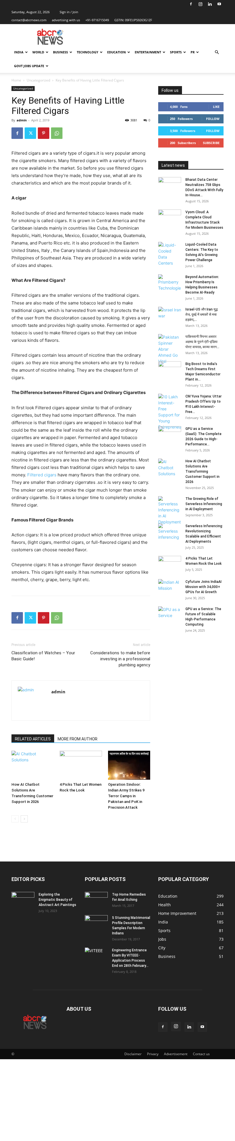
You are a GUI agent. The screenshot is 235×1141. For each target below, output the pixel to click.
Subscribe (211, 143)
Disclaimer (133, 1053)
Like (216, 106)
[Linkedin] (209, 4)
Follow (213, 119)
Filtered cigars (41, 475)
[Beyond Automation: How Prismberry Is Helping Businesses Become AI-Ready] (169, 282)
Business (60, 52)
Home (16, 80)
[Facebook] (191, 4)
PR (193, 52)
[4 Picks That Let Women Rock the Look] (81, 765)
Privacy (152, 1053)
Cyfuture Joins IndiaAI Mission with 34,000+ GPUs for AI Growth (203, 587)
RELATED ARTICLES (33, 739)
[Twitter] (30, 133)
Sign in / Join (69, 12)
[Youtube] (219, 4)
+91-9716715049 (97, 20)
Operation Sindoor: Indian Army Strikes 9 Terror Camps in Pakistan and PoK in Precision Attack (126, 796)
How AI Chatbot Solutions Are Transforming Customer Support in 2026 (202, 471)
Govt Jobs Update (29, 66)
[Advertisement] (117, 1099)
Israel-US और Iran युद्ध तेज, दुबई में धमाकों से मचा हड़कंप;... (201, 314)
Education (116, 52)
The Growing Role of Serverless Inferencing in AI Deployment (203, 504)
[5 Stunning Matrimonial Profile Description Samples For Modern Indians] (96, 923)
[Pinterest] (43, 133)
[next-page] (24, 818)
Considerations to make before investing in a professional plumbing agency (120, 658)
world (38, 52)
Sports (176, 52)
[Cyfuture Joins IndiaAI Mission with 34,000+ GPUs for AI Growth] (169, 587)
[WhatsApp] (56, 133)
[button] (217, 52)
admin (22, 120)
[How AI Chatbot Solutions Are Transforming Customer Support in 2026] (32, 765)
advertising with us (66, 20)
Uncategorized (38, 80)
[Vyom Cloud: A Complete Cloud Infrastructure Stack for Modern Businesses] (169, 217)
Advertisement (175, 1053)
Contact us (201, 1053)
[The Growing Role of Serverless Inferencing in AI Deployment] (169, 510)
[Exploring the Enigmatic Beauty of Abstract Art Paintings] (22, 900)
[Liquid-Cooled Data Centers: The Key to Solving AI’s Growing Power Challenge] (169, 254)
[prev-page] (15, 818)
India (18, 52)
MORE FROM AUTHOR (77, 739)
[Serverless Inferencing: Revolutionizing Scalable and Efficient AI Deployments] (169, 531)
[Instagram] (200, 4)
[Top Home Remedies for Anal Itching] (96, 900)
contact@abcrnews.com (28, 20)
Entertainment (148, 52)
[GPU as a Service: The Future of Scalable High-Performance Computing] (169, 614)
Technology (87, 52)
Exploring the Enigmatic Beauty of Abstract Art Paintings (57, 899)
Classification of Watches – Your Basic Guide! (43, 655)
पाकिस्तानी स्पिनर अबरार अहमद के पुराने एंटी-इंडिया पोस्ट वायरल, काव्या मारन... (202, 342)
